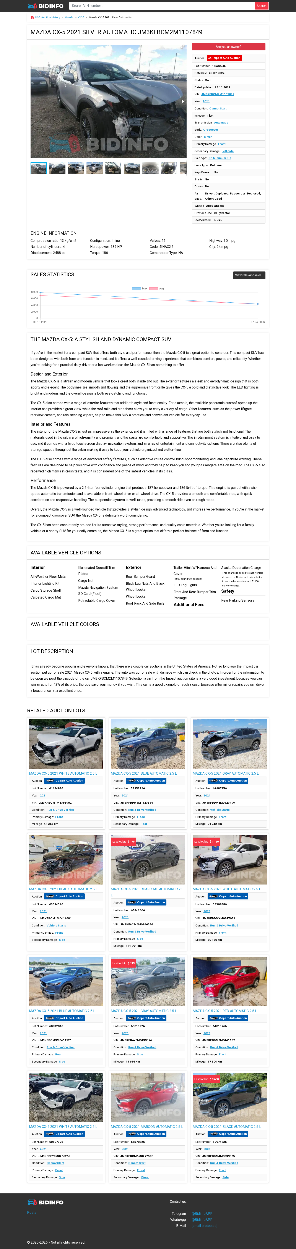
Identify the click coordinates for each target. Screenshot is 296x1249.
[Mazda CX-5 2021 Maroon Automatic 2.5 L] (148, 1097)
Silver (208, 136)
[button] (182, 46)
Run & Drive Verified (61, 809)
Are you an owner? (228, 46)
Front (221, 144)
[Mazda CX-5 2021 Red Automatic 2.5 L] (230, 981)
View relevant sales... (249, 275)
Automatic (221, 122)
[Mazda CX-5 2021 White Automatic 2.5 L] (66, 744)
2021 (206, 101)
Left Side (228, 151)
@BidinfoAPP (202, 1214)
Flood (141, 817)
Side (62, 939)
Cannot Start (217, 108)
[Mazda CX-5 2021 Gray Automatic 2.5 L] (230, 744)
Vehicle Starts (220, 809)
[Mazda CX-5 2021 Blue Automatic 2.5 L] (148, 744)
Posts (31, 1212)
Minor (145, 1177)
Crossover (210, 129)
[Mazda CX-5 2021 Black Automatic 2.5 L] (66, 860)
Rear (144, 823)
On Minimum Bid (219, 158)
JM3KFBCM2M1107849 (217, 94)
